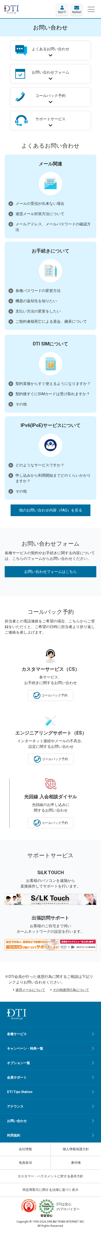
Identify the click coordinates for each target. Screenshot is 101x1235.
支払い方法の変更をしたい (38, 311)
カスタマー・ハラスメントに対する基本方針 (50, 1176)
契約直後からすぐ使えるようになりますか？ (53, 383)
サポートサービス (50, 119)
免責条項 (25, 1162)
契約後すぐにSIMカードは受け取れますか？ (53, 394)
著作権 (76, 1162)
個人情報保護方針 (76, 1149)
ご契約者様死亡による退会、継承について (51, 321)
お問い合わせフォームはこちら (50, 571)
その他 (21, 404)
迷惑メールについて (30, 990)
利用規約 (13, 1135)
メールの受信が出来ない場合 (40, 203)
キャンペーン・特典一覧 (25, 1048)
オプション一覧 (18, 1063)
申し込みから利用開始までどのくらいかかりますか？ (53, 478)
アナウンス (15, 1106)
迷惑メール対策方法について (40, 214)
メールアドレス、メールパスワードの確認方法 (53, 227)
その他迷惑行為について (71, 990)
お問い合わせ (17, 1121)
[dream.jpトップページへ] (16, 1014)
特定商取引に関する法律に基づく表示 (50, 1190)
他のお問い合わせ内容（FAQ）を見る (50, 510)
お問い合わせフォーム (50, 72)
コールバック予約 (50, 95)
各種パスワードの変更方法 (38, 290)
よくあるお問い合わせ (50, 49)
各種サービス (17, 1034)
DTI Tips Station (19, 1092)
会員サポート (17, 1077)
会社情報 (25, 1149)
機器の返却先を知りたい (36, 301)
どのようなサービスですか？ (40, 465)
